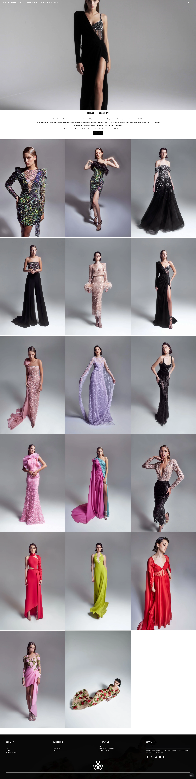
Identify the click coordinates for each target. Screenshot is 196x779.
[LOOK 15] (163, 581)
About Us (49, 2)
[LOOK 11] (98, 483)
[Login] (188, 2)
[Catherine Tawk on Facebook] (147, 757)
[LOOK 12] (163, 483)
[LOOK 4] (32, 286)
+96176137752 (105, 750)
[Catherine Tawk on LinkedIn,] (164, 757)
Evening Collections (32, 2)
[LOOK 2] (98, 188)
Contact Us (57, 2)
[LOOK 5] (98, 286)
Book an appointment (108, 748)
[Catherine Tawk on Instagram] (156, 757)
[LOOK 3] (163, 188)
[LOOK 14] (98, 581)
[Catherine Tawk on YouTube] (160, 757)
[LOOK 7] (32, 385)
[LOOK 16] (32, 679)
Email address (151, 745)
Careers (8, 750)
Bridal (43, 2)
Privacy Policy (159, 752)
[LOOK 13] (32, 581)
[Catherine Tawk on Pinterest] (152, 757)
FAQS (7, 748)
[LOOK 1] (32, 188)
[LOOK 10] (32, 483)
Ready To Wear (57, 748)
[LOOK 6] (163, 286)
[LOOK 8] (98, 385)
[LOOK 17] (98, 679)
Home (54, 746)
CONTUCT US (98, 133)
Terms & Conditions (12, 752)
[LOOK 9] (163, 385)
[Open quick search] (185, 2)
